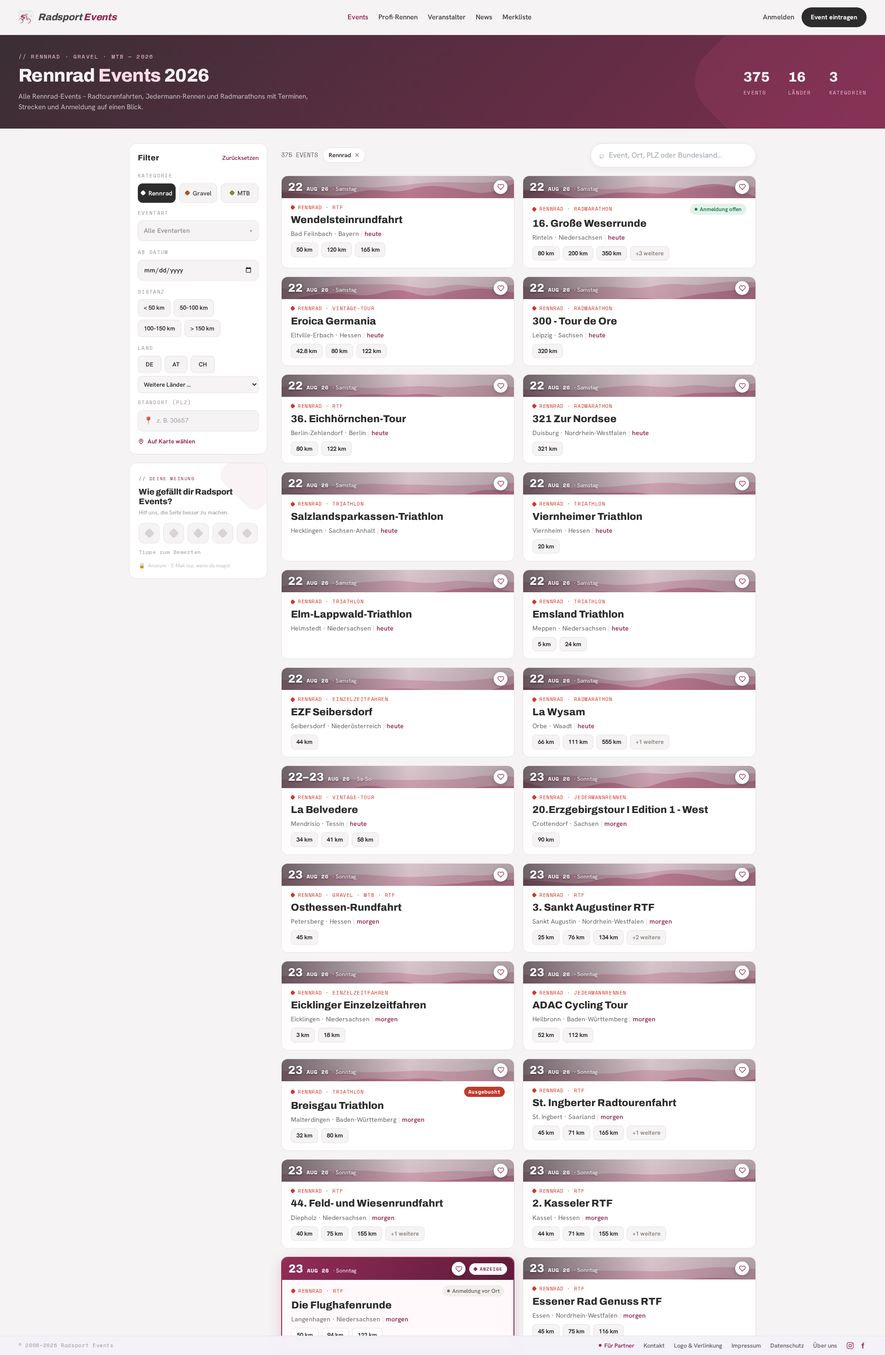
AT (176, 364)
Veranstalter (447, 17)
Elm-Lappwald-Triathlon (351, 614)
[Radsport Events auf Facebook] (863, 1345)
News (484, 17)
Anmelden (778, 17)
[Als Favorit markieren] (500, 187)
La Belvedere (324, 809)
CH (203, 364)
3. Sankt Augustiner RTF (593, 907)
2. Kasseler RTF (572, 1203)
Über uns (825, 1345)
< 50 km (154, 308)
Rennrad (160, 193)
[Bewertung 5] (247, 533)
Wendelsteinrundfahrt (346, 219)
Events (358, 17)
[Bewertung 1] (149, 533)
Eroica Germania (333, 321)
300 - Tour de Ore (574, 321)
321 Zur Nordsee (574, 418)
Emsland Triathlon (578, 614)
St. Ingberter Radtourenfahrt (604, 1102)
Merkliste (516, 17)
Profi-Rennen (398, 17)
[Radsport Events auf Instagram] (850, 1345)
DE (149, 364)
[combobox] (678, 155)
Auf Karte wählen (171, 441)
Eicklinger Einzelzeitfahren (358, 1005)
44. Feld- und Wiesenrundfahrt (367, 1203)
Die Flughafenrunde (341, 1305)
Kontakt (654, 1345)
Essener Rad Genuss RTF (597, 1301)
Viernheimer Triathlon (587, 516)
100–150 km (159, 328)
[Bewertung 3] (198, 533)
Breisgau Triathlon (337, 1105)
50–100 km (194, 308)
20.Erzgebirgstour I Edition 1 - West (620, 809)
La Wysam (558, 712)
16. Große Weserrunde (589, 223)
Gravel (202, 193)
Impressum (746, 1345)
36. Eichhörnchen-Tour (348, 418)
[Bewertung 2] (173, 533)
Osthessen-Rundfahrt (346, 907)
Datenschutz (787, 1345)
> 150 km (202, 328)
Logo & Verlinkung (698, 1345)
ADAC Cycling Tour (580, 1005)
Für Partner (619, 1345)
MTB (243, 193)
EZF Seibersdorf (331, 712)
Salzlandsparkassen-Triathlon (367, 516)
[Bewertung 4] (222, 533)
